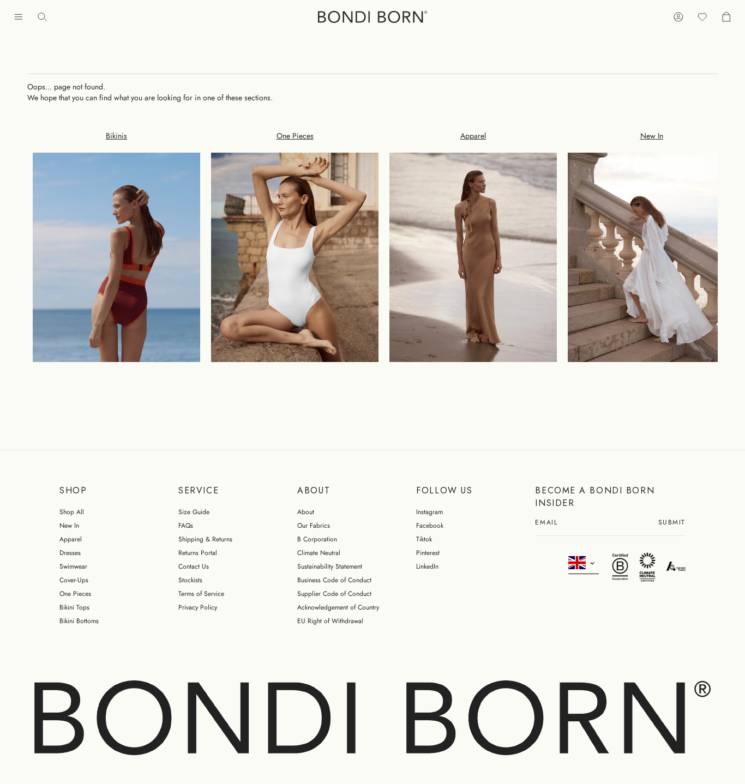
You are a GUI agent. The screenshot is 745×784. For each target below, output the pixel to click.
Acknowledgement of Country (338, 607)
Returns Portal (197, 553)
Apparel (70, 539)
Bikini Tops (74, 607)
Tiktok (424, 539)
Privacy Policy (197, 607)
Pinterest (428, 553)
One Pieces (75, 594)
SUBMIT (672, 523)
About (305, 512)
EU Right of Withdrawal (330, 621)
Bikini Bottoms (79, 621)
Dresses (70, 553)
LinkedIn (427, 566)
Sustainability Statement (329, 566)
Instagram (429, 512)
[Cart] (726, 17)
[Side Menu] (18, 17)
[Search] (42, 17)
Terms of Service (201, 594)
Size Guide (193, 512)
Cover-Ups (73, 580)
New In (69, 525)
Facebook (429, 525)
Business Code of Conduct (334, 580)
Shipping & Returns (205, 539)
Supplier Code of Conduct (334, 594)
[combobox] (583, 563)
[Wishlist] (702, 17)
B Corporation (317, 539)
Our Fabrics (313, 525)
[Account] (678, 17)
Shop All (71, 512)
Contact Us (193, 566)
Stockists (190, 580)
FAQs (185, 525)
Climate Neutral (318, 553)
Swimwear (73, 566)
